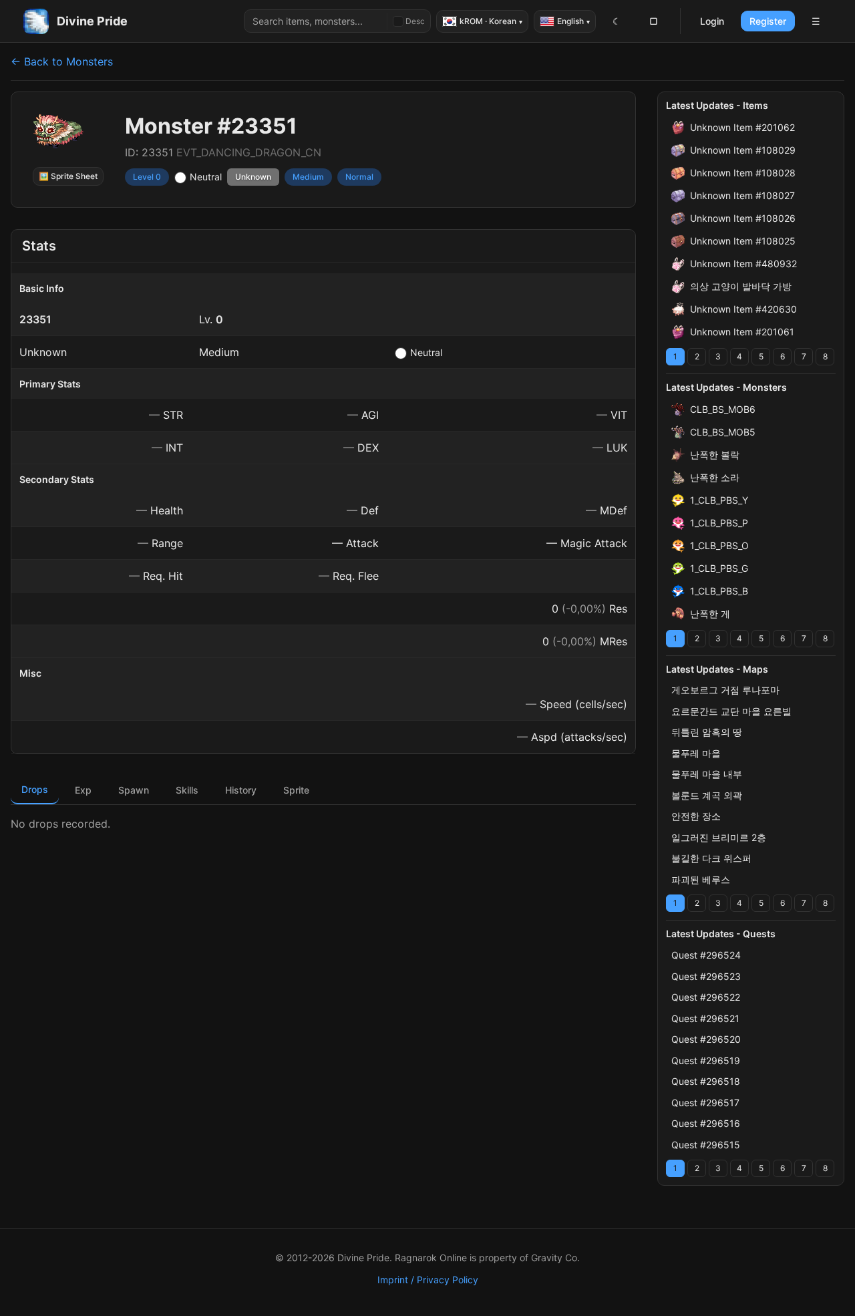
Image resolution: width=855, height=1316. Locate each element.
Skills (187, 790)
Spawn (133, 790)
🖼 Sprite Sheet (68, 176)
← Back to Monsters (62, 61)
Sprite (296, 790)
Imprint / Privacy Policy (427, 1279)
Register (767, 21)
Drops (34, 789)
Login (712, 21)
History (240, 790)
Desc (415, 21)
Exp (83, 790)
